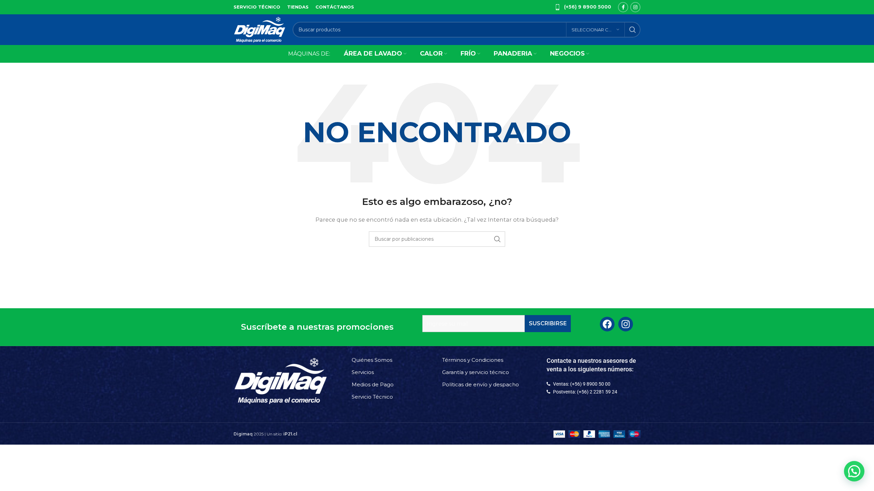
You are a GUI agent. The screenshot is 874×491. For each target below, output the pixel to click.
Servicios (363, 372)
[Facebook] (607, 324)
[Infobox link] (582, 7)
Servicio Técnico (372, 396)
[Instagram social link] (635, 7)
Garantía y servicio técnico (475, 372)
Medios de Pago (373, 384)
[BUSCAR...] (632, 30)
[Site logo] (260, 29)
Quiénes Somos (372, 360)
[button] (853, 405)
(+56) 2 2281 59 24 (597, 392)
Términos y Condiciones (472, 360)
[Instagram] (625, 324)
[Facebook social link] (623, 7)
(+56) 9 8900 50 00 (590, 384)
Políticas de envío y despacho (480, 384)
